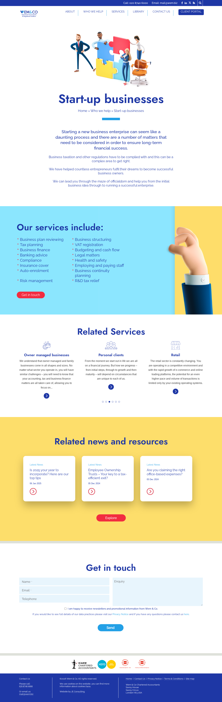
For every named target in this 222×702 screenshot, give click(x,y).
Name (27, 581)
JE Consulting (78, 691)
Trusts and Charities (175, 355)
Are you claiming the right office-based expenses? (166, 472)
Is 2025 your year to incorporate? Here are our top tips (49, 474)
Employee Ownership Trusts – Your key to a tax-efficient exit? (107, 474)
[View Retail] (111, 390)
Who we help (101, 111)
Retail (111, 355)
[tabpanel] (46, 366)
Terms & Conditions (173, 679)
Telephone (29, 599)
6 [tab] (120, 402)
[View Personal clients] (46, 386)
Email (26, 590)
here (186, 614)
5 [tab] (116, 402)
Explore (111, 518)
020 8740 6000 (138, 3)
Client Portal (191, 11)
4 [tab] (113, 402)
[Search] (200, 2)
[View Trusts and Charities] (175, 377)
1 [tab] (103, 402)
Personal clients (46, 355)
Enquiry (119, 581)
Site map (190, 679)
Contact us (161, 11)
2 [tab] (107, 402)
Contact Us (139, 679)
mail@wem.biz (168, 3)
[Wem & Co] (29, 13)
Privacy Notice (120, 614)
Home (82, 111)
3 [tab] (110, 402)
